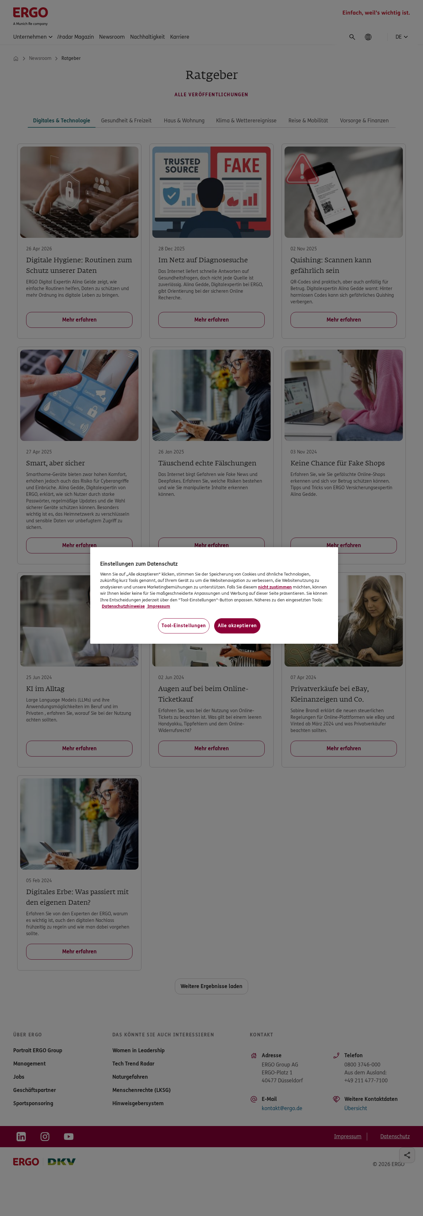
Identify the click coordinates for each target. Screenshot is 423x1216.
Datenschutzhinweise (123, 606)
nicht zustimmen (275, 587)
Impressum (158, 606)
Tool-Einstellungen (184, 626)
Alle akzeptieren (237, 626)
